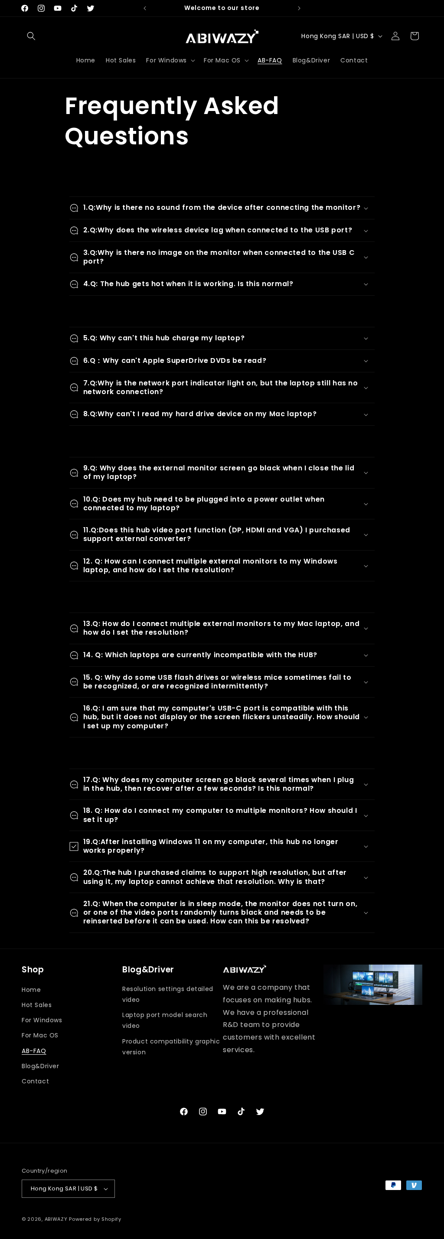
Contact (35, 1081)
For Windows (42, 1020)
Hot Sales (37, 1005)
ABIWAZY (56, 1219)
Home (31, 989)
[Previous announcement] (144, 8)
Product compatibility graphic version (171, 1046)
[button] (31, 36)
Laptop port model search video (164, 1020)
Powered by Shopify (95, 1219)
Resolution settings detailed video (167, 994)
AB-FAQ (34, 1051)
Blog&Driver (40, 1066)
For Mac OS (40, 1035)
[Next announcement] (299, 8)
